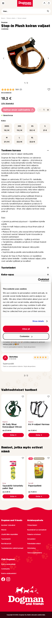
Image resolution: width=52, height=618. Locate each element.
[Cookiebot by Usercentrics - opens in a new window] (38, 280)
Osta (12, 435)
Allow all (26, 329)
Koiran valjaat (22, 18)
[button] (3, 58)
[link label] (26, 3)
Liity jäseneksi (7, 103)
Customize (24, 336)
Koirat (3, 18)
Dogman (4, 22)
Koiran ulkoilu (11, 18)
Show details (38, 321)
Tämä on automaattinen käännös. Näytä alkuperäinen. (19, 347)
